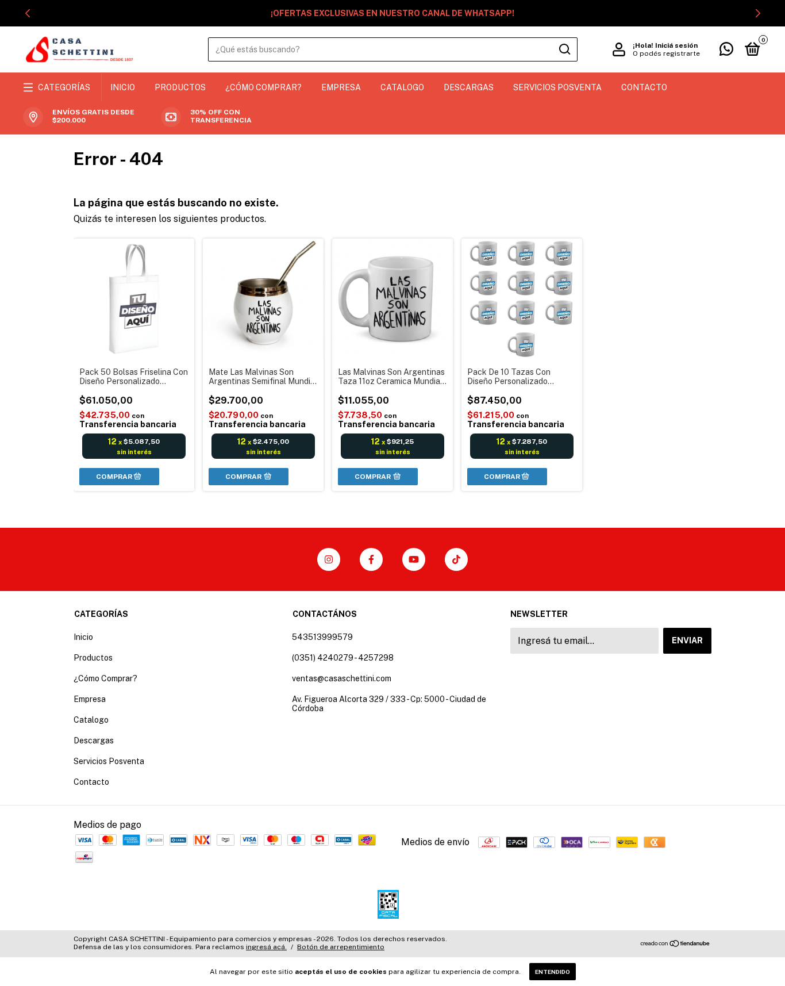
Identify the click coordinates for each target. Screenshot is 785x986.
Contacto (644, 87)
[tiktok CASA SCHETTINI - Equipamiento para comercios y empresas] (456, 559)
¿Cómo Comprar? (263, 87)
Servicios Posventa (557, 87)
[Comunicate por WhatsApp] (726, 51)
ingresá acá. (266, 947)
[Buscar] (564, 49)
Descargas (469, 87)
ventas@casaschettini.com (341, 678)
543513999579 (322, 637)
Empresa (341, 87)
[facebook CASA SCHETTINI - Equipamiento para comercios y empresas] (371, 559)
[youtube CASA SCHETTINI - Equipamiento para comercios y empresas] (413, 559)
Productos (180, 87)
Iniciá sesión (676, 45)
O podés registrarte (666, 53)
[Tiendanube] (675, 944)
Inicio (122, 87)
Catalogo (402, 87)
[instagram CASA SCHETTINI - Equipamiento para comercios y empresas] (328, 559)
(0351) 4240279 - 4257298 (343, 657)
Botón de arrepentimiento (340, 947)
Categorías (64, 87)
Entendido (552, 971)
